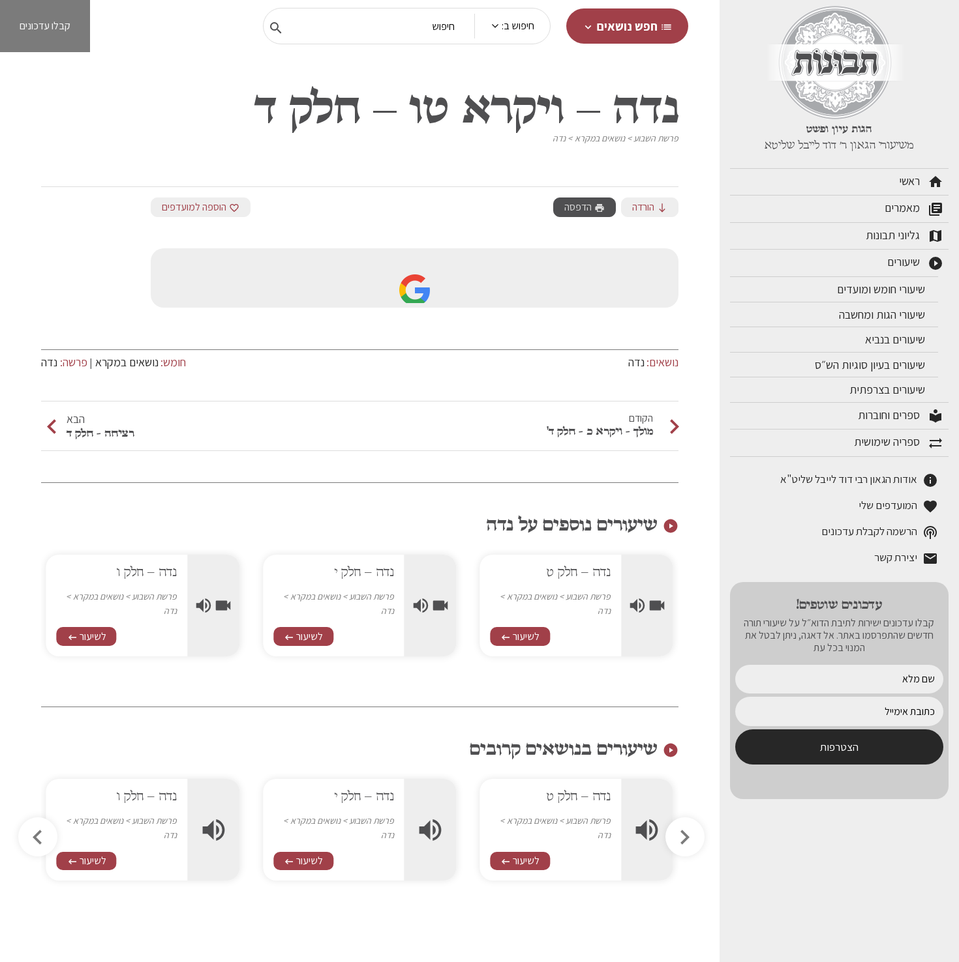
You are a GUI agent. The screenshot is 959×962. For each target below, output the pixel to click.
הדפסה (584, 207)
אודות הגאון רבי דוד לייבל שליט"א (859, 480)
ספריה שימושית (898, 442)
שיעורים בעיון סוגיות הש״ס (871, 364)
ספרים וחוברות (900, 415)
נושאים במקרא (600, 138)
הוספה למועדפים (200, 207)
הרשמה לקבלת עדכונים (879, 532)
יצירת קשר (906, 558)
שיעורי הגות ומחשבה (883, 314)
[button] (37, 836)
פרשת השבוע (655, 138)
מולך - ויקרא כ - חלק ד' (600, 431)
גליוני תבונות (904, 235)
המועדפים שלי (898, 506)
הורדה (649, 207)
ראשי (921, 181)
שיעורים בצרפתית (888, 389)
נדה (559, 138)
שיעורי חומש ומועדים (882, 289)
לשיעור (520, 636)
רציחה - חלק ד (100, 433)
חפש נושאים (627, 26)
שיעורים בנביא (896, 339)
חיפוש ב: (518, 26)
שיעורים (915, 262)
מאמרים (914, 208)
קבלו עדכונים (45, 26)
